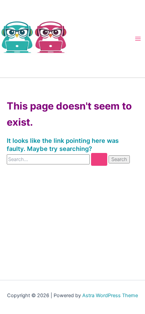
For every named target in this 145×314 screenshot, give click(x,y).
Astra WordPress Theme (110, 295)
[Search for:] (58, 159)
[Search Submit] (99, 159)
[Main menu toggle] (138, 39)
